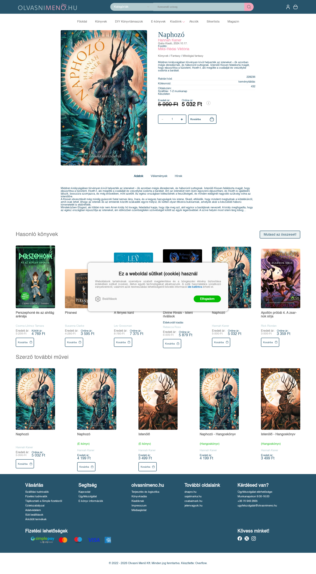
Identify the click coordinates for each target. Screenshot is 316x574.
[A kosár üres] (295, 7)
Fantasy (175, 56)
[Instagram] (253, 538)
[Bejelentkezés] (288, 7)
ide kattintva (195, 287)
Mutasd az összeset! (280, 234)
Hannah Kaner (169, 40)
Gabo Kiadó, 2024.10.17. (172, 43)
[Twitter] (246, 538)
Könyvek (163, 56)
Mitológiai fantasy (193, 56)
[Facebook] (240, 538)
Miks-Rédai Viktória (173, 49)
